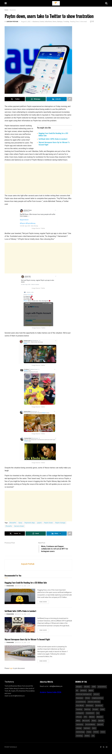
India (102, 709)
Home (6, 10)
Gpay (20, 523)
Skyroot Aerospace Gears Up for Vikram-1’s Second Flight (54, 143)
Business (13, 10)
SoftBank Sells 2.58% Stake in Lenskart (53, 139)
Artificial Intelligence (83, 694)
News (54, 21)
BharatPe (13, 523)
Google (95, 709)
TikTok (96, 732)
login (11, 668)
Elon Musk (79, 705)
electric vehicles (94, 702)
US (93, 736)
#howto (86, 687)
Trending (66, 21)
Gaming (87, 709)
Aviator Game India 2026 (50, 692)
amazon (83, 690)
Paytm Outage (60, 523)
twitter (87, 736)
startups (87, 728)
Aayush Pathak (12, 21)
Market (91, 717)
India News (48, 21)
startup (78, 728)
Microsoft (86, 721)
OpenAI (101, 721)
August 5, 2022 (26, 21)
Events (42, 21)
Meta (78, 721)
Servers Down (19, 526)
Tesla (89, 732)
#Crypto (79, 687)
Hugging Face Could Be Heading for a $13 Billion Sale (53, 134)
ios (98, 713)
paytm (39, 523)
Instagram (79, 713)
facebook (99, 705)
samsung (79, 724)
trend (103, 732)
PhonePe (9, 526)
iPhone (78, 717)
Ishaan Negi (10, 586)
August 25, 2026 (21, 642)
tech (94, 728)
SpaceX (100, 724)
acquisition (102, 687)
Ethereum (89, 705)
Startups (60, 21)
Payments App (30, 523)
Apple (91, 690)
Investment (90, 713)
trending (79, 736)
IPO (85, 717)
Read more (43, 602)
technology (80, 732)
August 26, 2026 (21, 586)
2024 (93, 687)
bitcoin (96, 694)
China (87, 698)
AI (77, 690)
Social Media (90, 724)
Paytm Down (48, 523)
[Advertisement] (38, 179)
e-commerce (80, 702)
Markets (99, 717)
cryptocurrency (97, 698)
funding (79, 709)
